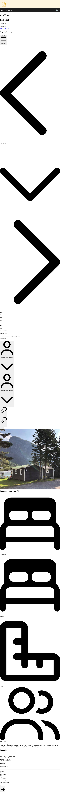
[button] (30, 93)
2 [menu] (57, 10)
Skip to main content (5, 28)
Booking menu (7, 10)
